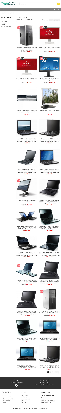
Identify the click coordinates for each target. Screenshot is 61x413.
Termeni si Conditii (6, 397)
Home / (3, 13)
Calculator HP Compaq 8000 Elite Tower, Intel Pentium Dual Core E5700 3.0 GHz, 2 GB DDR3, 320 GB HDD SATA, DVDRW (27, 49)
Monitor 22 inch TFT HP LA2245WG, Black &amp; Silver (27, 201)
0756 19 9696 (45, 383)
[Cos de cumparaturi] (58, 9)
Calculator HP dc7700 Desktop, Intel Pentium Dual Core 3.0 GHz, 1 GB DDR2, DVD (27, 111)
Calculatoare (4, 21)
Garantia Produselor (26, 399)
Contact (4, 402)
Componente (4, 24)
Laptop (2, 19)
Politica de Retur (25, 397)
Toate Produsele (9, 13)
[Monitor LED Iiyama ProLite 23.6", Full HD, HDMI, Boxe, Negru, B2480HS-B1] (49, 66)
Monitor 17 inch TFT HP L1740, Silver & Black (49, 110)
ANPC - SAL (24, 402)
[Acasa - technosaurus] (8, 4)
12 (55, 372)
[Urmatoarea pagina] (58, 372)
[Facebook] (16, 385)
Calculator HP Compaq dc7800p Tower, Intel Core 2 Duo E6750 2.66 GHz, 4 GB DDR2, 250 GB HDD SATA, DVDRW (49, 313)
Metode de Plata (25, 395)
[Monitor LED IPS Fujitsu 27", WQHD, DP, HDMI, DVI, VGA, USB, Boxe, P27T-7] (49, 35)
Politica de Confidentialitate (8, 399)
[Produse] (2, 10)
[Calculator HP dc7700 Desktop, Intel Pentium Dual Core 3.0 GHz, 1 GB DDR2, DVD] (26, 98)
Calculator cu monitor (6, 26)
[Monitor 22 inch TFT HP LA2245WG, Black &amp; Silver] (26, 188)
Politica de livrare (6, 400)
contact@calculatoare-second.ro (45, 385)
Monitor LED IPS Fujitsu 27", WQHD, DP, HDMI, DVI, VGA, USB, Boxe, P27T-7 (49, 48)
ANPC (23, 400)
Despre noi (4, 395)
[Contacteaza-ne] (54, 9)
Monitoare (3, 23)
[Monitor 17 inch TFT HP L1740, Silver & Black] (49, 98)
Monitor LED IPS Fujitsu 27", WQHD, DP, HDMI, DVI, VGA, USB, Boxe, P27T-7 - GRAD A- (26, 79)
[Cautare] (58, 4)
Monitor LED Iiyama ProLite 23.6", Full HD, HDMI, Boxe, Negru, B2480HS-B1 (49, 79)
